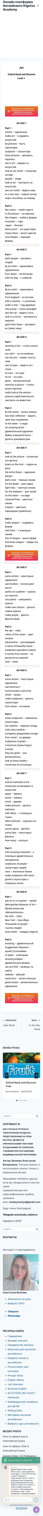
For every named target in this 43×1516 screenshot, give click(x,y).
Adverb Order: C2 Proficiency (19, 1456)
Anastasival (13, 1091)
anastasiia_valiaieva (26, 1214)
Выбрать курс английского (23, 1423)
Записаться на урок (19, 1299)
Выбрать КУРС (16, 1303)
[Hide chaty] (36, 1509)
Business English (17, 1388)
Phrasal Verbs (15, 1375)
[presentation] (21, 1065)
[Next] (36, 1075)
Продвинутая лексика (20, 1345)
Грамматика (15, 1336)
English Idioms (16, 1380)
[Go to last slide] (7, 1075)
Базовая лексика (17, 1340)
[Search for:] (21, 1115)
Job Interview (15, 1384)
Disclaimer (21, 1508)
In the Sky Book (34, 1025)
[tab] (16, 1100)
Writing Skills (15, 1410)
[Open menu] (38, 6)
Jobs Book (9, 1023)
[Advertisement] (21, 34)
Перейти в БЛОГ (12, 1221)
